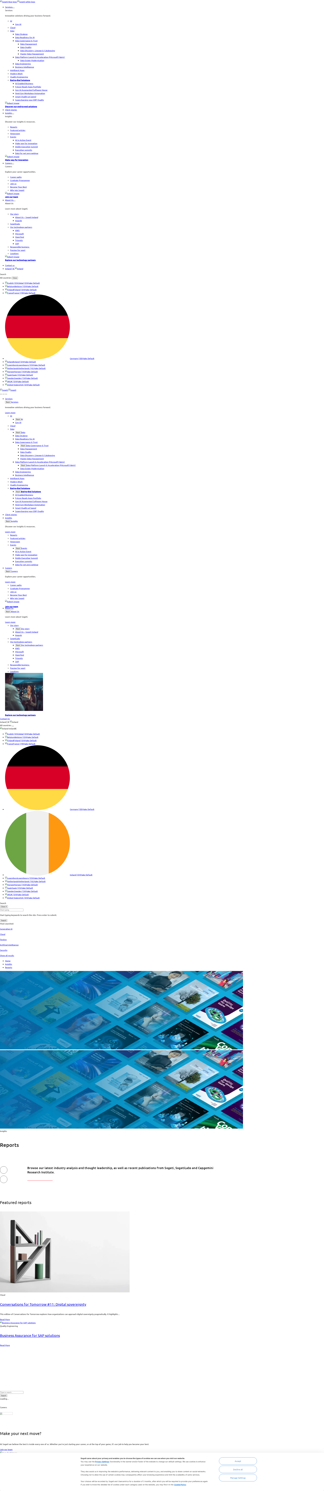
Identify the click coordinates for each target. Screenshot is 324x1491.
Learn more (10, 412)
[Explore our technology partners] (164, 256)
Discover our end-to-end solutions (21, 106)
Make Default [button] (34, 283)
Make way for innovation (16, 159)
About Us (15, 611)
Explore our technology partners (20, 260)
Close (15, 278)
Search (3, 921)
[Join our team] (164, 193)
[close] (4, 394)
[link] (17, 1)
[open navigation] (6, 394)
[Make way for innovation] (164, 156)
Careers (14, 571)
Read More (5, 1319)
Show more (5, 1407)
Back (8, 402)
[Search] (1, 394)
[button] (14, 7)
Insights (14, 521)
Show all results (7, 955)
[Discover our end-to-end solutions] (164, 103)
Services (14, 402)
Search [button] (3, 274)
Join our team (11, 196)
